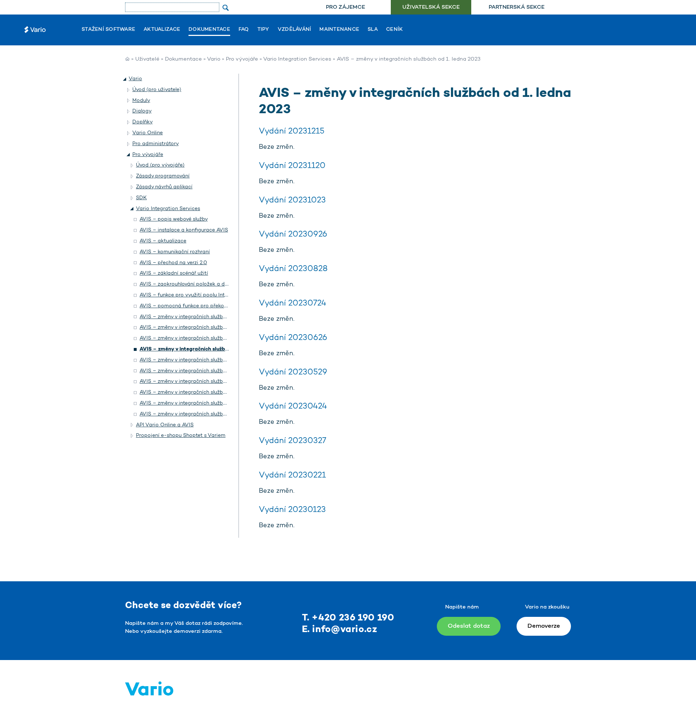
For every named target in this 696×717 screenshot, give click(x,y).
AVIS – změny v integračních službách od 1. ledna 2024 (207, 338)
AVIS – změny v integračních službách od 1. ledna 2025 (207, 327)
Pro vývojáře (242, 59)
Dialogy (142, 111)
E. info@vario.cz (339, 629)
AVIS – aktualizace (163, 241)
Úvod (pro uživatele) (156, 90)
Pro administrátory (155, 144)
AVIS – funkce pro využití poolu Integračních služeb (202, 295)
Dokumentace (209, 29)
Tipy (263, 29)
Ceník (394, 29)
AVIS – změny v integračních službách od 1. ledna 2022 (207, 360)
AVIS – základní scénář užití (174, 273)
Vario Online (147, 133)
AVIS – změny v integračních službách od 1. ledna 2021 (207, 371)
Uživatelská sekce (431, 7)
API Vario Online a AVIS (165, 425)
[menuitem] (345, 7)
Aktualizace (162, 29)
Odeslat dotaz (469, 626)
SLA (373, 29)
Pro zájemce (345, 7)
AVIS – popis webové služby (174, 219)
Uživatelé (147, 59)
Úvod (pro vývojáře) (160, 165)
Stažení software (108, 29)
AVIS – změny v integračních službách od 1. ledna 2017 (206, 414)
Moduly (141, 100)
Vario (213, 59)
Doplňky (142, 122)
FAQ (244, 29)
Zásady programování (163, 176)
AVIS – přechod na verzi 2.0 (173, 263)
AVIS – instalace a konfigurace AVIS (184, 230)
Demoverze (543, 626)
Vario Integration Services (297, 59)
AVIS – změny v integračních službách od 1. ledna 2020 (207, 381)
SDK (141, 198)
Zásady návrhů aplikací (164, 187)
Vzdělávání (294, 29)
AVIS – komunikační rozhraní (175, 252)
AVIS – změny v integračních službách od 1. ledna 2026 (207, 317)
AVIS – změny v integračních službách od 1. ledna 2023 (208, 349)
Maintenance (339, 29)
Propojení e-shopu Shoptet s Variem (180, 435)
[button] (125, 79)
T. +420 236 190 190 (348, 618)
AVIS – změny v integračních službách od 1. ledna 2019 (207, 392)
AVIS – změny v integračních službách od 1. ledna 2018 (207, 403)
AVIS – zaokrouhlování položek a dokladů (190, 284)
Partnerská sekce (516, 7)
